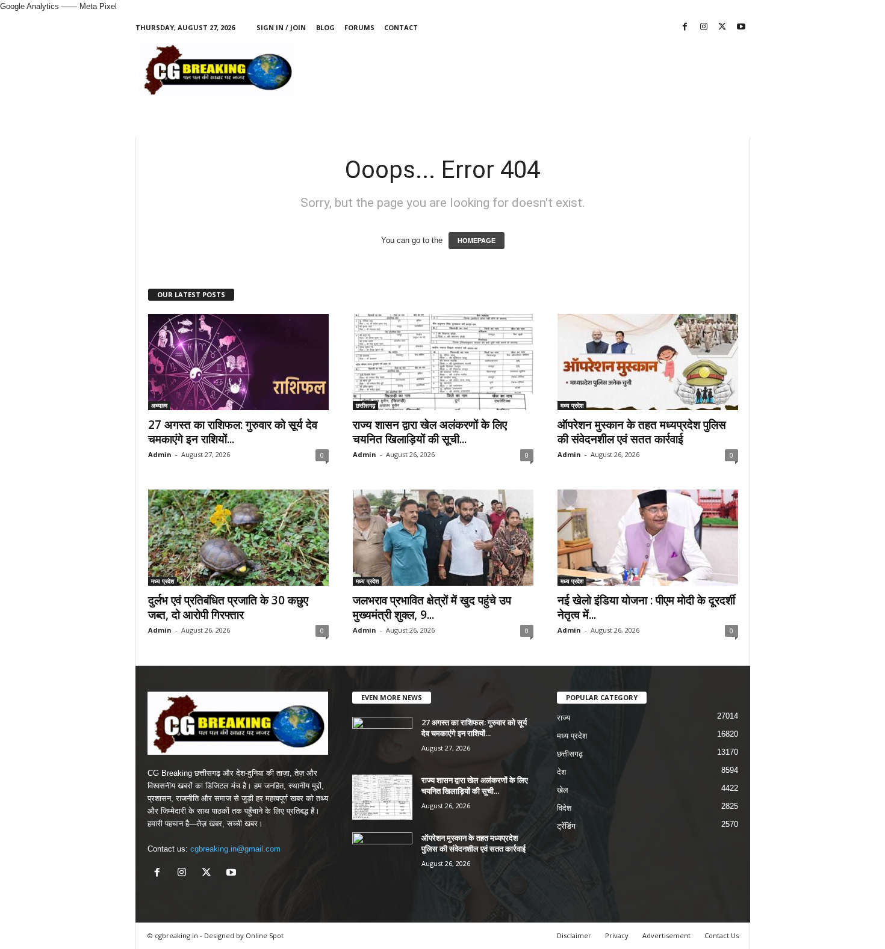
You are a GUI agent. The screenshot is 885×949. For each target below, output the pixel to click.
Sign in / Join (281, 27)
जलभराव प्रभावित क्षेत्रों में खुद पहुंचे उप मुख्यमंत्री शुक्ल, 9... (432, 607)
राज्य (563, 717)
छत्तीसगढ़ (365, 405)
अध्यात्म (159, 405)
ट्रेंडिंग (566, 826)
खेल (562, 789)
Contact (401, 27)
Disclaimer (574, 935)
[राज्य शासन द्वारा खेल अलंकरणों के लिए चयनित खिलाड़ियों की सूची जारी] (443, 362)
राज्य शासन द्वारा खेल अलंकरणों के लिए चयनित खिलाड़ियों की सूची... (430, 432)
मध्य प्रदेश (571, 405)
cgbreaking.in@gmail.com (235, 848)
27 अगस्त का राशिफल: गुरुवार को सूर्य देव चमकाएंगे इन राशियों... (232, 432)
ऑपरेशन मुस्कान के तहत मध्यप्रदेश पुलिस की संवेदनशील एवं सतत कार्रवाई (641, 432)
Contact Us (721, 935)
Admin (160, 454)
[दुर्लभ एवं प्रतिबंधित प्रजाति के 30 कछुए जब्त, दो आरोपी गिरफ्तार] (238, 538)
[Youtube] (741, 27)
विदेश (564, 807)
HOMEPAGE (476, 240)
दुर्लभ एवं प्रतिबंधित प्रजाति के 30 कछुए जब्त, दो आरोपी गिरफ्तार (228, 607)
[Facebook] (685, 27)
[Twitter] (722, 27)
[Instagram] (704, 27)
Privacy (617, 935)
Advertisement (666, 935)
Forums (359, 27)
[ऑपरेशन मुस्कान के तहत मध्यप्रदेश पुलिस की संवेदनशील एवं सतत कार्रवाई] (647, 362)
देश (561, 771)
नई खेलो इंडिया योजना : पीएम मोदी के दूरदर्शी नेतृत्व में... (646, 607)
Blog (325, 27)
